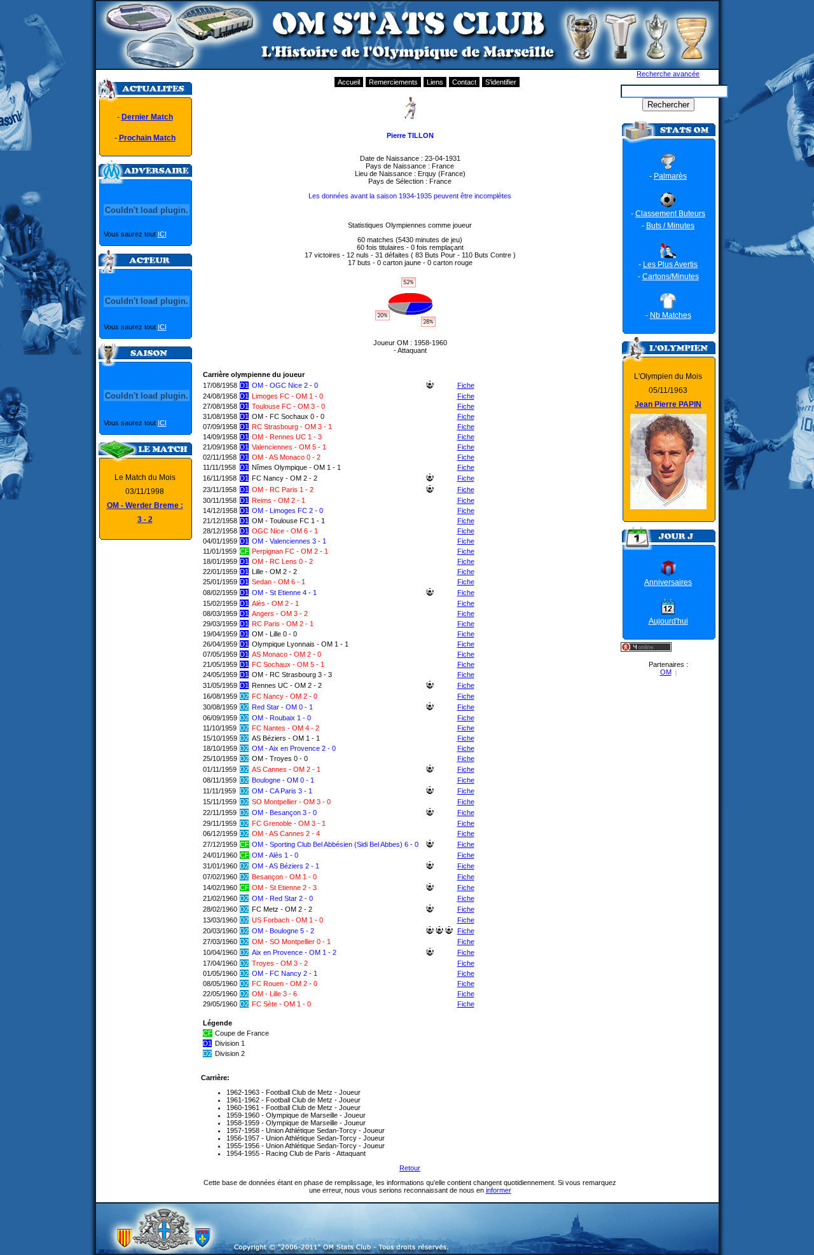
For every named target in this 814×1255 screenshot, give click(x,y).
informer (498, 1190)
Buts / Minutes (670, 225)
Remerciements (393, 82)
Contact (464, 82)
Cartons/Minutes (670, 276)
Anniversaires (668, 582)
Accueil (349, 82)
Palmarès (670, 176)
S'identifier (500, 82)
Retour (409, 1168)
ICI (162, 234)
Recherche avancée (668, 74)
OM (666, 672)
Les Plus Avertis (670, 264)
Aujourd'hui (668, 621)
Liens (435, 82)
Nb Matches (670, 315)
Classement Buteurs (670, 213)
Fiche (465, 385)
